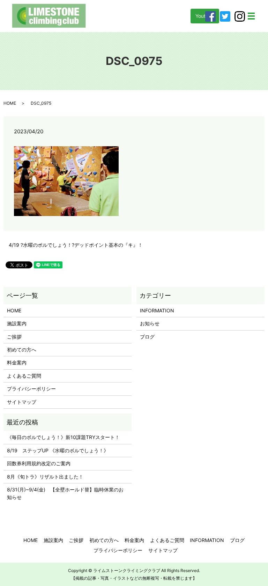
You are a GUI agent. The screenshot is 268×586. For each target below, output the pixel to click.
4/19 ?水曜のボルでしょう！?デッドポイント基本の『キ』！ (76, 245)
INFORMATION (157, 310)
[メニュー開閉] (251, 16)
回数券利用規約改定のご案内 (38, 463)
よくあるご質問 (24, 376)
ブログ (147, 337)
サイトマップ (21, 402)
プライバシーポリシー (31, 389)
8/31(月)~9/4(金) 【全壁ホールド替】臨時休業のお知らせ (65, 493)
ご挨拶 (14, 337)
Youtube (204, 16)
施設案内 (17, 323)
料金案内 (17, 362)
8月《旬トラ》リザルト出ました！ (45, 477)
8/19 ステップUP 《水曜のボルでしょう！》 (58, 450)
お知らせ (149, 323)
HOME (9, 103)
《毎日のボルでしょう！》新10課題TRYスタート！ (63, 437)
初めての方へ (21, 350)
